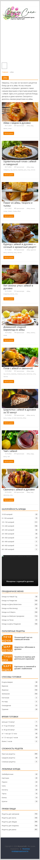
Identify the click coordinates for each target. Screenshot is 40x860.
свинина (29, 374)
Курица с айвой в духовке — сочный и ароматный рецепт (19, 245)
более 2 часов (7, 741)
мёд (32, 126)
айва (28, 126)
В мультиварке (7, 682)
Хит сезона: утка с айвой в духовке (18, 287)
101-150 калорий (8, 522)
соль (28, 170)
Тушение (5, 709)
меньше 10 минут (8, 722)
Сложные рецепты (8, 762)
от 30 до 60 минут (8, 730)
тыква (15, 211)
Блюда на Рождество (9, 601)
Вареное (5, 686)
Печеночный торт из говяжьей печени (23, 638)
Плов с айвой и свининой (18, 368)
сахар (10, 128)
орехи (5, 128)
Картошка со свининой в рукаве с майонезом (25, 668)
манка (33, 208)
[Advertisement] (20, 42)
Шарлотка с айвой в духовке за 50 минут (19, 411)
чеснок (33, 170)
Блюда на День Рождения (11, 624)
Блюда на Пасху (7, 620)
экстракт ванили (17, 418)
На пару (5, 702)
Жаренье (5, 690)
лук (11, 170)
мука (4, 418)
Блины (4, 798)
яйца (19, 211)
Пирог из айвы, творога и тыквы (17, 204)
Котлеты (5, 790)
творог (10, 211)
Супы (4, 786)
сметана (10, 252)
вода (32, 167)
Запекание (6, 694)
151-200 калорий (8, 526)
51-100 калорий (7, 518)
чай (8, 456)
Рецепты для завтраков (10, 814)
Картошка (5, 778)
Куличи (4, 801)
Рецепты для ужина (9, 830)
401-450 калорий (8, 545)
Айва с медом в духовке (17, 122)
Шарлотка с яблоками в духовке (24, 648)
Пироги (4, 782)
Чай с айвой (10, 451)
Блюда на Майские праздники (13, 616)
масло (15, 170)
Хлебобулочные (7, 774)
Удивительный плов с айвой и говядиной (19, 163)
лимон (33, 332)
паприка (19, 374)
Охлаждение (6, 705)
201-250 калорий (8, 530)
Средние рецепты (8, 758)
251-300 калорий (8, 534)
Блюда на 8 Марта (8, 612)
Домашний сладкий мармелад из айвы (14, 328)
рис (25, 170)
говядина (6, 170)
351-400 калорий (8, 542)
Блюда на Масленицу (10, 608)
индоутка (6, 294)
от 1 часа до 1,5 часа (9, 734)
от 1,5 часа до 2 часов (10, 737)
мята (5, 456)
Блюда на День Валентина (11, 604)
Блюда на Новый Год (9, 597)
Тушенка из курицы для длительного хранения (24, 658)
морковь (20, 170)
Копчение (5, 698)
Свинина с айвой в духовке (19, 489)
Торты (4, 794)
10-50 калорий (7, 514)
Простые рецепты (8, 754)
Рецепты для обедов (9, 822)
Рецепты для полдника (10, 826)
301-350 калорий (8, 538)
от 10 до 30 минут (8, 726)
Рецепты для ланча (9, 818)
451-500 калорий (8, 549)
